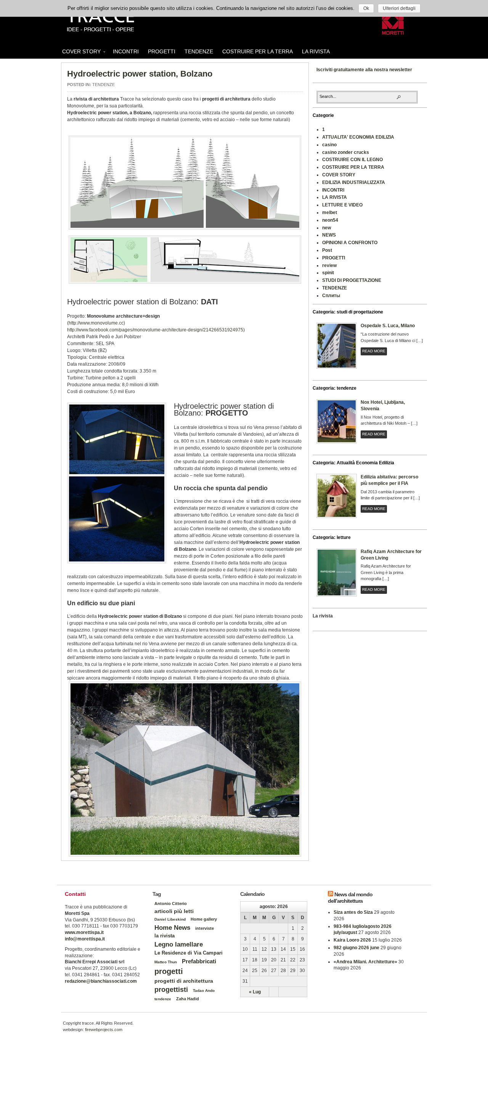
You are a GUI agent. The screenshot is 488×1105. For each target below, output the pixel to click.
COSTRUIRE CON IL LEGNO (352, 159)
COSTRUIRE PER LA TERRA (257, 51)
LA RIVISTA (316, 51)
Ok (366, 8)
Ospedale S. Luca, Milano (388, 325)
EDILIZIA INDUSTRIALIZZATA (353, 182)
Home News (172, 927)
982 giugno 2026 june (356, 947)
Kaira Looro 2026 (352, 940)
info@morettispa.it (85, 939)
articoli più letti (174, 911)
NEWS (329, 235)
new (326, 227)
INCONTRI (126, 51)
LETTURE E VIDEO (342, 205)
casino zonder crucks (345, 152)
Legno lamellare (178, 944)
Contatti (75, 894)
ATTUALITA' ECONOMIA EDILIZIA (358, 137)
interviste (204, 928)
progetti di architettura (183, 981)
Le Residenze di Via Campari (188, 953)
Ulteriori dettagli (399, 8)
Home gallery (204, 919)
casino (329, 144)
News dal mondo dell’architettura (350, 897)
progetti (168, 971)
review (329, 265)
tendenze (162, 999)
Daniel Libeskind (170, 919)
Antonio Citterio (170, 903)
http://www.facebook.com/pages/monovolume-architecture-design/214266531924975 (155, 330)
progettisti (171, 989)
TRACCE (100, 21)
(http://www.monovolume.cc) (96, 323)
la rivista (164, 936)
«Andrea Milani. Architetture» (365, 961)
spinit (328, 272)
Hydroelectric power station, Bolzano (139, 73)
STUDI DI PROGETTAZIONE (351, 280)
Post (327, 250)
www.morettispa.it (84, 932)
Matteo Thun (165, 962)
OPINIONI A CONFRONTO (349, 242)
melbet (329, 212)
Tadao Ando (204, 990)
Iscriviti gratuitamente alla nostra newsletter (364, 69)
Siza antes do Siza (353, 912)
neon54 (330, 220)
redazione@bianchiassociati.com (101, 981)
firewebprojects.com (103, 1029)
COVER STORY (79, 52)
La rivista (323, 616)
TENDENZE (199, 51)
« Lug (255, 992)
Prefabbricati (199, 961)
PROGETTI (161, 51)
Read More (373, 351)
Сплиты (331, 295)
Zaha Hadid (187, 998)
